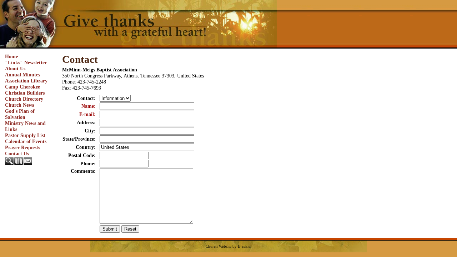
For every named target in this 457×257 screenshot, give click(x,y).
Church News (19, 105)
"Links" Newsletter (26, 62)
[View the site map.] (19, 163)
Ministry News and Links (25, 126)
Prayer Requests (22, 147)
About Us (15, 68)
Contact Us (17, 153)
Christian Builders (25, 93)
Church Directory (24, 99)
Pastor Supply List (25, 135)
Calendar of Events (25, 141)
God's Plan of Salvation (20, 114)
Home (11, 56)
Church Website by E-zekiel (228, 246)
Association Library (26, 81)
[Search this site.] (9, 163)
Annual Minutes (22, 74)
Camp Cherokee (22, 87)
